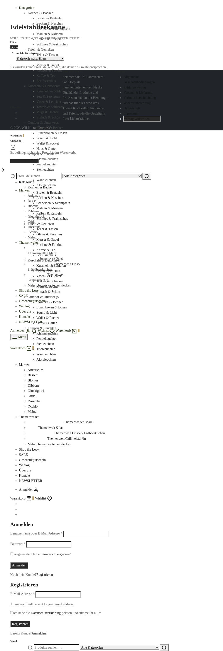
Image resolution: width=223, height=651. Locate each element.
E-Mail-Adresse (22, 594)
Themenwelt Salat (50, 428)
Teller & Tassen (47, 229)
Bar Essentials (46, 255)
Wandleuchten (46, 180)
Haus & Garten (46, 148)
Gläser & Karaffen (49, 234)
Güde (31, 221)
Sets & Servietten (48, 271)
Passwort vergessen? (56, 554)
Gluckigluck (36, 216)
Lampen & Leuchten (42, 328)
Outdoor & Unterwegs (43, 297)
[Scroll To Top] (2, 170)
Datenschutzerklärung (46, 613)
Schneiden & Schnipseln (53, 203)
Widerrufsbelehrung (137, 103)
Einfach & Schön (48, 291)
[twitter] (20, 509)
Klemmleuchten (47, 159)
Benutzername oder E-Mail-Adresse (36, 533)
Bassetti (33, 375)
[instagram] (20, 118)
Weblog (24, 306)
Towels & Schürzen (50, 281)
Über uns (25, 311)
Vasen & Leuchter (48, 276)
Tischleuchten (45, 349)
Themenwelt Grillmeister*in (66, 438)
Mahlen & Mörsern (49, 208)
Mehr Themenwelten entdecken (49, 444)
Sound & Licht (46, 138)
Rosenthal (34, 227)
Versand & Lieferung (137, 92)
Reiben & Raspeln (49, 213)
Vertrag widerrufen (137, 119)
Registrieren (44, 574)
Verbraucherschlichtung (139, 98)
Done (14, 47)
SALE (23, 296)
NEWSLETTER (30, 322)
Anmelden (19, 565)
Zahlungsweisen (134, 87)
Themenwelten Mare (78, 422)
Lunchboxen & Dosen (51, 133)
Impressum (131, 113)
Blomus (33, 380)
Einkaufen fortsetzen (24, 161)
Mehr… (33, 411)
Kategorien (26, 8)
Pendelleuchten (46, 164)
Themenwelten (29, 242)
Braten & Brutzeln (49, 18)
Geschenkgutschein (32, 301)
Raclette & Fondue (49, 244)
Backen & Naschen (49, 198)
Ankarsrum (35, 195)
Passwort (17, 544)
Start (13, 38)
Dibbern (33, 385)
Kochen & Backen (40, 13)
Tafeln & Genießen (41, 224)
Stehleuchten (45, 169)
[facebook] (20, 113)
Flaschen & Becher (49, 302)
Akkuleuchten (46, 185)
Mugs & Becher (47, 286)
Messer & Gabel (47, 239)
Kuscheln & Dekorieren (44, 260)
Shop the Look (29, 290)
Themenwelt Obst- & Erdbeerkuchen (79, 433)
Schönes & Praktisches (52, 218)
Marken (24, 190)
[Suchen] (146, 176)
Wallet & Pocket (47, 143)
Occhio (33, 406)
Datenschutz (131, 108)
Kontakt (24, 316)
